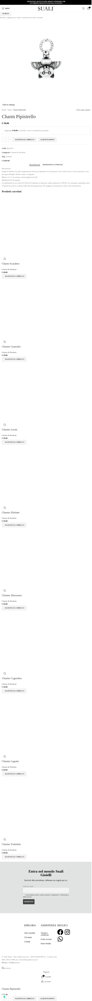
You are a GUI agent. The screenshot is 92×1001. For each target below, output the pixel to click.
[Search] (83, 8)
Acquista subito (47, 998)
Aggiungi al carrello (24, 139)
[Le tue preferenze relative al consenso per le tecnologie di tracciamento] (4, 997)
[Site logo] (46, 8)
